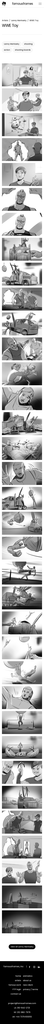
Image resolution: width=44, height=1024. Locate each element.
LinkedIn (39, 967)
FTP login (16, 989)
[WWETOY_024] (22, 647)
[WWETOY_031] (22, 822)
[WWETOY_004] (22, 149)
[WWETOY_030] (22, 797)
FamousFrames (22, 4)
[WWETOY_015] (22, 423)
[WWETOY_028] (22, 747)
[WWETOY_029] (22, 772)
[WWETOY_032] (22, 847)
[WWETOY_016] (22, 448)
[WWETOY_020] (22, 548)
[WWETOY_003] (22, 124)
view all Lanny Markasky (22, 946)
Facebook (29, 967)
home (18, 976)
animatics (27, 976)
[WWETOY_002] (22, 99)
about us (27, 980)
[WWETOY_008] (22, 249)
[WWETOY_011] (22, 323)
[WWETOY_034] (22, 896)
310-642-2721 (23, 1007)
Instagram (34, 967)
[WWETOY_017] (22, 473)
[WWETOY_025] (22, 672)
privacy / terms (30, 989)
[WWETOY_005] (22, 174)
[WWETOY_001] (22, 74)
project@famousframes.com (22, 1003)
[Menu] (40, 3)
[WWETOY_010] (22, 299)
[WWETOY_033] (22, 871)
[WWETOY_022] (22, 598)
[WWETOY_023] (22, 622)
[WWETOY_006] (22, 199)
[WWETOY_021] (22, 573)
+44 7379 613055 (24, 1016)
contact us (16, 993)
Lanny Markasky (19, 20)
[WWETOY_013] (22, 373)
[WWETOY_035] (22, 921)
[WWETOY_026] (22, 697)
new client (28, 984)
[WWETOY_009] (22, 274)
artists (18, 980)
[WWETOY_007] (22, 224)
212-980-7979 (23, 1012)
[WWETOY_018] (22, 498)
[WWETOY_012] (22, 348)
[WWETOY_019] (22, 523)
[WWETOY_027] (22, 722)
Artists (5, 20)
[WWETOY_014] (22, 398)
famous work (15, 984)
